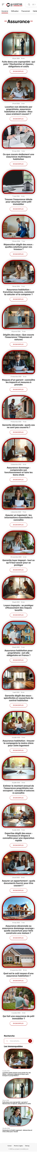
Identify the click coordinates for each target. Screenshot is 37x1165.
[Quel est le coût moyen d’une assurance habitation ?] (18, 956)
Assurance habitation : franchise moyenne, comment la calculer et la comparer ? (18, 292)
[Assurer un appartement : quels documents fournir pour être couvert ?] (18, 863)
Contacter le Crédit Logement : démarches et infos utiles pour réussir (17, 1130)
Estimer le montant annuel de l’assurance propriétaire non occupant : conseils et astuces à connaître (18, 789)
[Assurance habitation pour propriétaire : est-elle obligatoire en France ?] (18, 633)
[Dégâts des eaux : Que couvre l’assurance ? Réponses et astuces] (18, 317)
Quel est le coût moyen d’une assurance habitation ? (18, 974)
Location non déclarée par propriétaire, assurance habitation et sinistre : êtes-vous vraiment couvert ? (18, 110)
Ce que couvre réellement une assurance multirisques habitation (18, 156)
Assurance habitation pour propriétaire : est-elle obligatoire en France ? (19, 653)
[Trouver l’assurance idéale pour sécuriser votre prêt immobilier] (18, 182)
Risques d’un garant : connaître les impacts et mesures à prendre (18, 382)
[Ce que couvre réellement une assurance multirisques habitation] (18, 137)
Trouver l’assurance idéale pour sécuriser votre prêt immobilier (18, 201)
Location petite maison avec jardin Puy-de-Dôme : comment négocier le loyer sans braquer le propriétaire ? (16, 1074)
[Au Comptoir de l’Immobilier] (14, 4)
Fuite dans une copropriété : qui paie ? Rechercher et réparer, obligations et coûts (18, 64)
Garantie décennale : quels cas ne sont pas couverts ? (18, 426)
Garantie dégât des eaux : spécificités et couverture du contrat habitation (18, 698)
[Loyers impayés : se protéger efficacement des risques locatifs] (18, 588)
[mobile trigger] (3, 4)
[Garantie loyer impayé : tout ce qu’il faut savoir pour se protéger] (18, 542)
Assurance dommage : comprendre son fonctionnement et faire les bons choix (18, 471)
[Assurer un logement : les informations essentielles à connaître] (18, 497)
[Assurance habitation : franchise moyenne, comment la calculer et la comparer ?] (18, 272)
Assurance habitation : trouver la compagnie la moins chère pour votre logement (18, 743)
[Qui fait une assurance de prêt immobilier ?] (18, 998)
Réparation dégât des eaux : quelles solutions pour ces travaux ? (18, 247)
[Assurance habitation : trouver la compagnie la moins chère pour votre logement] (18, 723)
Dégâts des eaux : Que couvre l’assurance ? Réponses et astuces (18, 337)
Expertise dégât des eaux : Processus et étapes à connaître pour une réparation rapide (18, 837)
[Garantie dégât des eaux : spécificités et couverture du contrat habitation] (18, 678)
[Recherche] (29, 4)
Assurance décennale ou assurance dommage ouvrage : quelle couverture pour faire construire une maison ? (18, 929)
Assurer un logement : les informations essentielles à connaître (18, 517)
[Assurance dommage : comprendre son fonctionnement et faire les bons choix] (18, 450)
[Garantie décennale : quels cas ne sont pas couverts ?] (18, 407)
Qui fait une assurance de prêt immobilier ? (18, 1017)
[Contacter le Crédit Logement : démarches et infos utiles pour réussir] (18, 1116)
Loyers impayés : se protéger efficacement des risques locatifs (18, 607)
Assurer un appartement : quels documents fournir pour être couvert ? (18, 883)
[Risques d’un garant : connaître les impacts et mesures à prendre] (18, 362)
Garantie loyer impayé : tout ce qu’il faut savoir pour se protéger (18, 562)
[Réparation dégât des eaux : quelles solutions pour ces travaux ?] (18, 227)
